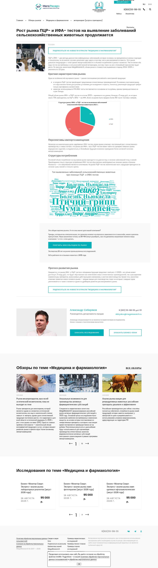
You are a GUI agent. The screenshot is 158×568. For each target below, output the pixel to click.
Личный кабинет (123, 2)
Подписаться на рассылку (57, 544)
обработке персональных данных (83, 559)
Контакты (130, 27)
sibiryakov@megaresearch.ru (129, 314)
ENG (150, 4)
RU (144, 4)
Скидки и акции (53, 538)
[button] (87, 445)
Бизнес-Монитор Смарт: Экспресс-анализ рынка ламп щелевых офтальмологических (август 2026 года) (121, 488)
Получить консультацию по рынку (70, 245)
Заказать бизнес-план (125, 333)
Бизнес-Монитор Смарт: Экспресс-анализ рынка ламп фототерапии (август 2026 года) (79, 486)
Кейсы (119, 13)
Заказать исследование (87, 333)
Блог (49, 541)
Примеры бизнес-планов (76, 544)
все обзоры (134, 368)
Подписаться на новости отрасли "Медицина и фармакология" (85, 51)
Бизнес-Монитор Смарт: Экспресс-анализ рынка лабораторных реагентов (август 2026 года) (36, 488)
